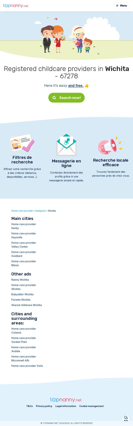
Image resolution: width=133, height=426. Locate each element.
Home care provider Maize (23, 263)
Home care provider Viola (27, 365)
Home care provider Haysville (23, 235)
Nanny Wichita (20, 279)
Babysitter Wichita (22, 294)
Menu (123, 5)
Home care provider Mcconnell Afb (23, 358)
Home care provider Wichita (23, 287)
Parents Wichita (20, 299)
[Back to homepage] (16, 6)
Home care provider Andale (23, 349)
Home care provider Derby (23, 226)
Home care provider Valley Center (23, 244)
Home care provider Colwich (23, 330)
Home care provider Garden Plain (23, 339)
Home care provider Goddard (23, 254)
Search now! (70, 98)
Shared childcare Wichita (26, 305)
